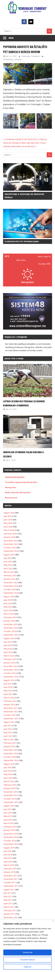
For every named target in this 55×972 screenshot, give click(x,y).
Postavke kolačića (27, 960)
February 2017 (10, 910)
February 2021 (10, 743)
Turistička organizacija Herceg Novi (21, 482)
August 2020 (9, 764)
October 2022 (10, 673)
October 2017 (10, 882)
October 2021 (10, 715)
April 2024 (8, 610)
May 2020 (8, 774)
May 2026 (8, 523)
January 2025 (9, 579)
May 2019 (8, 816)
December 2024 (11, 582)
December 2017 (11, 875)
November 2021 (11, 711)
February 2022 (10, 701)
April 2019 (8, 820)
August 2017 (9, 889)
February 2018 (10, 868)
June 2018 (8, 854)
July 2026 (7, 516)
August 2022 (9, 680)
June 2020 (8, 771)
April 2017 (8, 903)
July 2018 (7, 851)
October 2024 (10, 589)
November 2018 (11, 837)
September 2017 (11, 886)
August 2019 (9, 806)
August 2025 (9, 554)
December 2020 (11, 750)
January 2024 (9, 621)
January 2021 (9, 746)
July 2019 (7, 809)
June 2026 (8, 519)
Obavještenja (8, 59)
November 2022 (11, 670)
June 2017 (8, 896)
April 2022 (8, 694)
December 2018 (11, 834)
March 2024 (9, 614)
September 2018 (11, 844)
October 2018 (10, 840)
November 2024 (11, 586)
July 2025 (7, 558)
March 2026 (9, 530)
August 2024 (9, 596)
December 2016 (11, 917)
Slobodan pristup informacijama (22, 241)
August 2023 (9, 638)
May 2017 (8, 900)
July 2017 (7, 893)
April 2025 (8, 568)
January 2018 (9, 872)
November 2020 (11, 753)
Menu (11, 38)
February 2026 (10, 533)
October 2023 (10, 631)
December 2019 (11, 792)
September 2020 (11, 760)
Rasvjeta (18, 59)
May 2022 (8, 690)
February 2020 (10, 785)
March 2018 (9, 865)
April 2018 (8, 861)
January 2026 (9, 537)
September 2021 (11, 718)
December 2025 (11, 540)
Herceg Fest (10, 487)
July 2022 (7, 684)
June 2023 (8, 645)
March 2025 (9, 572)
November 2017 (11, 879)
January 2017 (9, 914)
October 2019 (10, 799)
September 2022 (11, 676)
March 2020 (9, 781)
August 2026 (9, 513)
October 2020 (10, 757)
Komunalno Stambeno (30, 56)
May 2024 (8, 607)
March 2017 (9, 907)
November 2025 (11, 544)
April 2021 (8, 736)
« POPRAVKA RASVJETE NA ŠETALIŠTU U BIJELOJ (25, 139)
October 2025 (10, 547)
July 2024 (7, 600)
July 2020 (7, 767)
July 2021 (7, 725)
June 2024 (8, 603)
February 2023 (10, 659)
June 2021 (8, 729)
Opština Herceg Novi (14, 477)
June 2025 (8, 561)
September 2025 (11, 551)
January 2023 (9, 663)
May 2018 (8, 858)
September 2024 (11, 593)
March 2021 (9, 739)
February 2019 (10, 827)
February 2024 (10, 617)
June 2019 (8, 813)
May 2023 (8, 649)
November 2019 (11, 795)
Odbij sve (27, 967)
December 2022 (11, 666)
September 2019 (11, 802)
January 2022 (9, 704)
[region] (27, 946)
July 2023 (7, 642)
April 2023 (8, 652)
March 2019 (9, 823)
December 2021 (11, 708)
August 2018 (9, 848)
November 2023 (11, 628)
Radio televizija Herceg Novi (18, 492)
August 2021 (9, 722)
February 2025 (10, 575)
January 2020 (9, 788)
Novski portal (11, 498)
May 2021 (8, 732)
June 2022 (8, 687)
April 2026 (8, 527)
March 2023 (9, 656)
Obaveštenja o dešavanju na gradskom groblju (24, 196)
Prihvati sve (27, 952)
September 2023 (11, 635)
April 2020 (8, 778)
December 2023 (11, 624)
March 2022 (9, 697)
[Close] (53, 921)
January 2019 (9, 830)
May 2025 (8, 565)
